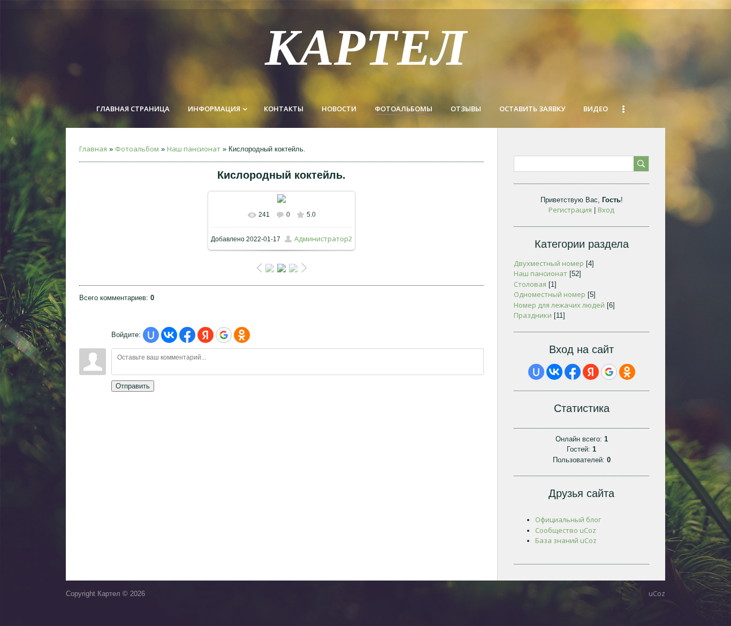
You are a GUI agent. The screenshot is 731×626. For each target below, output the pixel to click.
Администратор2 (323, 238)
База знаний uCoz (566, 540)
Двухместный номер (549, 263)
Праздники (533, 315)
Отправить (133, 386)
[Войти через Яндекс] (205, 335)
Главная (93, 149)
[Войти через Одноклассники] (242, 335)
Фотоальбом (137, 149)
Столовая (530, 284)
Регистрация (570, 210)
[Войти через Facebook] (187, 335)
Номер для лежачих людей (559, 305)
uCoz (657, 593)
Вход (606, 210)
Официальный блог (568, 519)
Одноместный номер (549, 294)
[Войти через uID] (151, 335)
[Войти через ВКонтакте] (169, 335)
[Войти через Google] (224, 335)
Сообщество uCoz (565, 530)
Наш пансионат (193, 149)
